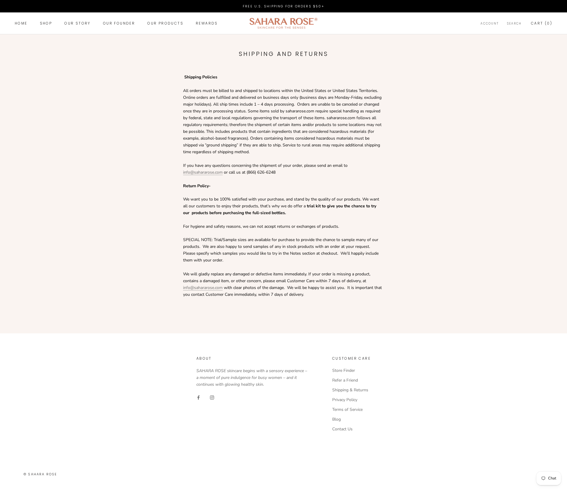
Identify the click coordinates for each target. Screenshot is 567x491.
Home (21, 23)
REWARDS (207, 23)
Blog (336, 419)
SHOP (46, 23)
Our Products (165, 23)
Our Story (77, 23)
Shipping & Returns (350, 390)
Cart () (541, 23)
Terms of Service (347, 409)
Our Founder (119, 23)
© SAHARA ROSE (40, 474)
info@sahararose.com (203, 172)
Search (514, 24)
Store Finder (343, 370)
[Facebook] (198, 397)
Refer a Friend (345, 380)
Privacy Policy (344, 400)
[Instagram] (212, 397)
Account (489, 24)
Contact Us (342, 429)
